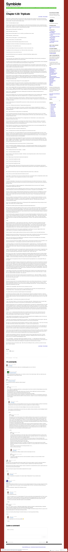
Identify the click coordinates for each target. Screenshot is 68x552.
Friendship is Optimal (52, 97)
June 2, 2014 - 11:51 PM (12, 504)
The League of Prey (52, 74)
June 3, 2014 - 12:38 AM (13, 516)
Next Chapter (45, 16)
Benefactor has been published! (52, 32)
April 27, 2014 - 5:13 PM (12, 364)
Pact (50, 75)
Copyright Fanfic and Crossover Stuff (28, 7)
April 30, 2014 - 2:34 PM (12, 460)
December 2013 (53, 114)
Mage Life (51, 85)
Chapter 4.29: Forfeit (10, 542)
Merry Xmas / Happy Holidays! (52, 39)
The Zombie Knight (52, 70)
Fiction (16, 357)
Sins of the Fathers (52, 80)
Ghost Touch (51, 79)
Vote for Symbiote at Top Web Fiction (42, 7)
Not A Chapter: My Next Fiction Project (53, 42)
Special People (51, 69)
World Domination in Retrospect (54, 77)
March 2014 (52, 110)
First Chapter (9, 7)
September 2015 (53, 104)
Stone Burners (51, 71)
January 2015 (53, 105)
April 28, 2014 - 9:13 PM (15, 414)
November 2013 (53, 116)
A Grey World (51, 78)
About (20, 7)
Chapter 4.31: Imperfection (42, 542)
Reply (7, 369)
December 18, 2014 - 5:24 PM (17, 454)
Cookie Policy (20, 550)
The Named (51, 81)
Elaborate (10, 481)
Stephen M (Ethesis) (12, 380)
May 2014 (52, 108)
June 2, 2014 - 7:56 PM (13, 491)
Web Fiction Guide (52, 59)
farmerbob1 (10, 357)
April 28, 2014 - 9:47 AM (13, 386)
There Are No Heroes (52, 76)
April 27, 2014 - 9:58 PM (12, 379)
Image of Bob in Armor (52, 7)
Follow (52, 20)
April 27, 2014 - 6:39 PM (13, 371)
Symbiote (13, 3)
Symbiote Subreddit (52, 53)
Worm (50, 67)
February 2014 (53, 112)
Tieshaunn (51, 82)
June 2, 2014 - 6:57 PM (12, 480)
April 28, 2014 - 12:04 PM (14, 401)
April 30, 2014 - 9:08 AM (16, 432)
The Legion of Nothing (53, 68)
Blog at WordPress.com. (26, 546)
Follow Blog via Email (54, 12)
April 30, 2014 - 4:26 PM (13, 473)
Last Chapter (40, 16)
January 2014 (53, 113)
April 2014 (52, 109)
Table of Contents (15, 7)
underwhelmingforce (13, 372)
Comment (44, 536)
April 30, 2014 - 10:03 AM (16, 449)
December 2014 (53, 106)
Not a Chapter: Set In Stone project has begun (54, 37)
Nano (50, 83)
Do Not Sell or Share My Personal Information (38, 546)
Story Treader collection (53, 73)
